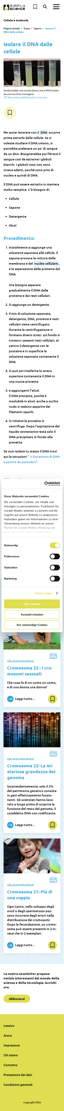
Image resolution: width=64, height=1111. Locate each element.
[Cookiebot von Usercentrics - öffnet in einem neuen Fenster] (45, 483)
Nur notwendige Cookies (32, 624)
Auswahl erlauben (32, 614)
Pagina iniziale (12, 28)
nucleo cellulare (46, 263)
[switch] (55, 556)
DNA (44, 132)
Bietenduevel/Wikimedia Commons (27, 97)
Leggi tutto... (24, 698)
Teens (26, 28)
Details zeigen (44, 593)
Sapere (38, 28)
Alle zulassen (32, 603)
